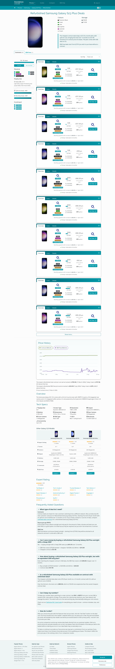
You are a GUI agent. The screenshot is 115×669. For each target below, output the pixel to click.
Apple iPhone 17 (18, 648)
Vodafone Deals (54, 650)
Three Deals (53, 648)
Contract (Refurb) (46, 348)
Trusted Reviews (75, 488)
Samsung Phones (71, 648)
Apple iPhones (71, 646)
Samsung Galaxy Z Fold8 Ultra (22, 656)
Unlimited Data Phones (38, 652)
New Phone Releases (37, 658)
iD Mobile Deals (54, 652)
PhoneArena (40, 498)
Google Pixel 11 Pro (19, 660)
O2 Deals (52, 646)
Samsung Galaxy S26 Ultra (21, 652)
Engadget (90, 493)
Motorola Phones (71, 652)
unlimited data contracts (45, 519)
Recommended (29, 65)
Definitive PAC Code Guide (54, 602)
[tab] (19, 52)
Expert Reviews (41, 493)
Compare (52, 3)
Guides (42, 3)
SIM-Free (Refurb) (61, 348)
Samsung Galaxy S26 (19, 658)
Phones (31, 3)
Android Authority (58, 493)
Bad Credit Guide (89, 652)
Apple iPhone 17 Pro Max (20, 646)
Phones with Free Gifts (38, 654)
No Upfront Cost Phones (38, 646)
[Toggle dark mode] (99, 8)
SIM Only (62, 3)
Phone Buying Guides (90, 648)
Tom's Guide (57, 488)
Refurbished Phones (37, 648)
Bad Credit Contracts (37, 656)
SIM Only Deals (36, 660)
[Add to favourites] (99, 61)
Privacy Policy (64, 663)
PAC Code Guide (89, 650)
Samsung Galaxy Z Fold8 (20, 654)
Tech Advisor (90, 488)
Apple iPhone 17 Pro (19, 650)
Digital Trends (74, 493)
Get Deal (92, 74)
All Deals (19, 65)
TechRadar (39, 488)
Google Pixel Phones (72, 650)
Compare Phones (89, 646)
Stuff (54, 498)
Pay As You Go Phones (37, 650)
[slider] (15, 88)
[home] (14, 8)
